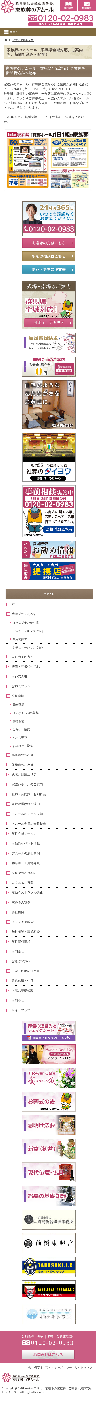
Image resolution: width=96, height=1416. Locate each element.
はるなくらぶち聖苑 (26, 713)
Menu (48, 32)
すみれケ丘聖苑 (23, 746)
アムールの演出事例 (26, 853)
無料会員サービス (24, 833)
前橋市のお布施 (22, 764)
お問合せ (18, 951)
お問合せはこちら (48, 1354)
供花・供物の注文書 (26, 971)
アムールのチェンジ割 (27, 814)
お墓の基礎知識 (22, 990)
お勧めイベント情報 (26, 843)
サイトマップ (21, 1010)
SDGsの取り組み (23, 873)
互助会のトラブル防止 (27, 892)
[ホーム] (6, 40)
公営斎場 (18, 696)
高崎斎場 (18, 704)
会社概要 (18, 912)
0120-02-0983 (60, 20)
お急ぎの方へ (21, 961)
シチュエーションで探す (28, 647)
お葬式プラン (21, 686)
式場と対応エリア (24, 774)
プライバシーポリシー (57, 1367)
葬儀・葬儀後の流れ (26, 666)
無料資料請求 (21, 941)
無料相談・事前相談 (26, 931)
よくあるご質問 (22, 882)
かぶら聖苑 (20, 737)
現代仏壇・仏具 (22, 980)
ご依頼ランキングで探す (28, 631)
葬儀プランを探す (24, 614)
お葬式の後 (19, 676)
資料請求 (68, 5)
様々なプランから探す (27, 622)
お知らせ (18, 1000)
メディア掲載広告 (24, 922)
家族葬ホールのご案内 (27, 784)
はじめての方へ (22, 656)
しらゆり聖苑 (21, 729)
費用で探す (20, 639)
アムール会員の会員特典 (29, 823)
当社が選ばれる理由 (26, 804)
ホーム (16, 604)
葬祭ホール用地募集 (26, 863)
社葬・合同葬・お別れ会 (29, 794)
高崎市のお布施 (22, 755)
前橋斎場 (18, 721)
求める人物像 (21, 902)
